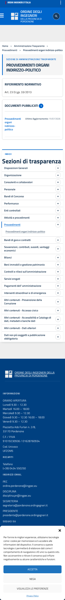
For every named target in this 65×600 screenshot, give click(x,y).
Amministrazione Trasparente (29, 46)
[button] (60, 530)
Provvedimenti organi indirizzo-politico (13, 124)
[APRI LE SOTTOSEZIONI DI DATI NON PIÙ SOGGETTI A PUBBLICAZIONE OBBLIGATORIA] (58, 337)
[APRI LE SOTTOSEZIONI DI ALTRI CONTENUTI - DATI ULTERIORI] (58, 328)
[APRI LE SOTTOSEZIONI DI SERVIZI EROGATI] (58, 278)
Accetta (32, 569)
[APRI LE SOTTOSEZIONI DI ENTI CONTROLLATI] (58, 210)
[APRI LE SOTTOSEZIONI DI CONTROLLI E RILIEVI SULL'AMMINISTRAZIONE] (58, 271)
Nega (32, 579)
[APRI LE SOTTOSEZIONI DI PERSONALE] (58, 189)
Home (5, 46)
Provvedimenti (9, 50)
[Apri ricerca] (56, 16)
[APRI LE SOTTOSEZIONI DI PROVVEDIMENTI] (58, 224)
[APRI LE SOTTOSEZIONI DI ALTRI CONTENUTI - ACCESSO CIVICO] (58, 310)
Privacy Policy (33, 595)
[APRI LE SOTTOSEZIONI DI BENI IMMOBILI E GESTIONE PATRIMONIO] (58, 264)
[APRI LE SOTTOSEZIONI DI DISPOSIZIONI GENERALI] (58, 168)
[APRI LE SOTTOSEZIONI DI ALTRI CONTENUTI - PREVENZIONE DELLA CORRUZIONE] (58, 302)
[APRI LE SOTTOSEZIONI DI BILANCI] (58, 257)
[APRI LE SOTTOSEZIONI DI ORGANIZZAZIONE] (58, 175)
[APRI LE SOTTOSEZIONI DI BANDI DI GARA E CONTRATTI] (58, 240)
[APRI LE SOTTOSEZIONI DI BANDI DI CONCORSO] (58, 196)
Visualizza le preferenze (32, 589)
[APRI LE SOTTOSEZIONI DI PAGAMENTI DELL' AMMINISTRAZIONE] (58, 286)
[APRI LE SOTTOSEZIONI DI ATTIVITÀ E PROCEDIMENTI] (58, 217)
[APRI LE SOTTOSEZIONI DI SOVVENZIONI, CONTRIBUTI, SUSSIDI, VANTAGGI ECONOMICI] (58, 249)
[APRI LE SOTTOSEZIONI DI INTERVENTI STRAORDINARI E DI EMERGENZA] (58, 293)
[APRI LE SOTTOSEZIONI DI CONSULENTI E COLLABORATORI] (58, 182)
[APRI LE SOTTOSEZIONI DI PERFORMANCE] (58, 203)
